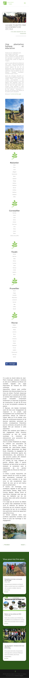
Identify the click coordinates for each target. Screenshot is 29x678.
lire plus (6, 591)
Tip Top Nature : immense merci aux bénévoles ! (14, 646)
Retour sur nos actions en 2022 (12, 614)
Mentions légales (19, 675)
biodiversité (20, 31)
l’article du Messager (16, 94)
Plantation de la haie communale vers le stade (13, 579)
